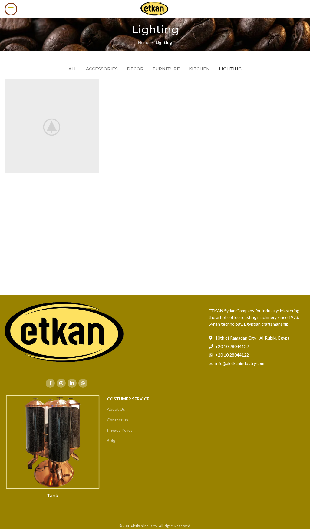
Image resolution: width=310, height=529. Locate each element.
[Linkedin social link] (72, 383)
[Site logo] (154, 8)
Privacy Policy (120, 430)
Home (143, 42)
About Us (116, 409)
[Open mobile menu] (11, 9)
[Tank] (53, 442)
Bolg (111, 440)
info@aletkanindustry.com (239, 363)
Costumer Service (128, 398)
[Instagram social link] (61, 383)
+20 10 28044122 (232, 346)
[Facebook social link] (50, 383)
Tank (52, 495)
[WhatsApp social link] (82, 383)
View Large (93, 84)
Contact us (117, 419)
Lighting (164, 42)
